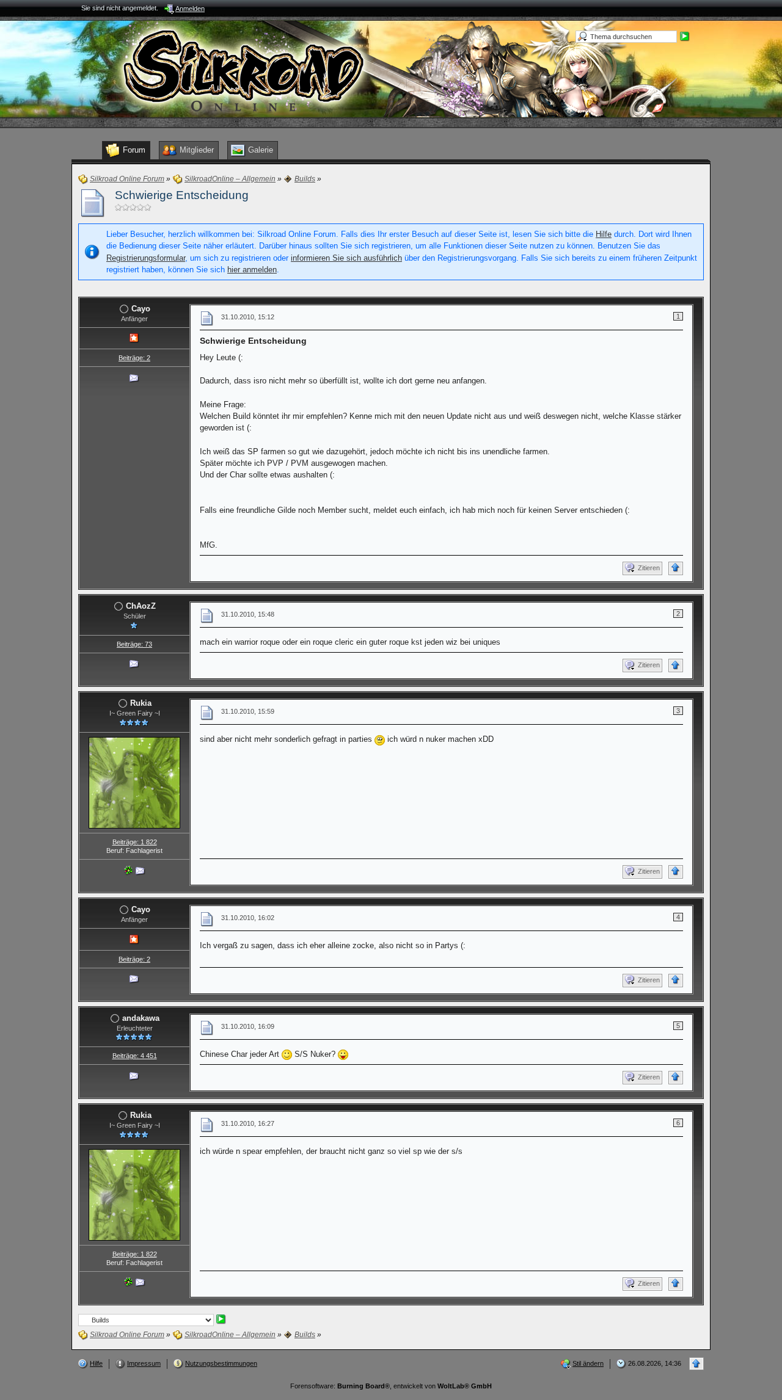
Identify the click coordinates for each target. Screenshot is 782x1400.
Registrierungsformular (145, 258)
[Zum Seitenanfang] (675, 568)
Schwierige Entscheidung (182, 195)
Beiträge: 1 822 (134, 842)
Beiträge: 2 (134, 357)
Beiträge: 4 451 (134, 1055)
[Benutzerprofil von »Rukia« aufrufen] (134, 781)
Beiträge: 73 (134, 644)
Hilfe (604, 234)
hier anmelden (252, 269)
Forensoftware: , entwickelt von (391, 1386)
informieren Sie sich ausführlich (346, 258)
